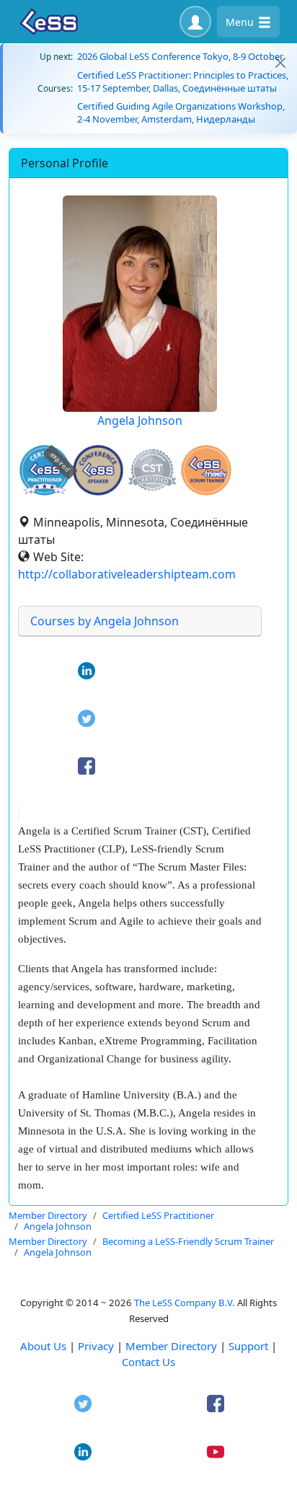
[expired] (44, 493)
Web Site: (58, 557)
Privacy (96, 1346)
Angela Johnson (139, 420)
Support (248, 1346)
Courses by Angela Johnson (104, 621)
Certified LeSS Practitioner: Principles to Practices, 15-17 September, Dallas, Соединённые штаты (182, 81)
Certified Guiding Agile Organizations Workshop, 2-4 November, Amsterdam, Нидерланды (181, 112)
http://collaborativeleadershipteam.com (127, 574)
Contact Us (148, 1361)
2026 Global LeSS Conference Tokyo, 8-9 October (180, 56)
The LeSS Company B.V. (184, 1302)
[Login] (195, 22)
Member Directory (171, 1346)
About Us (43, 1346)
